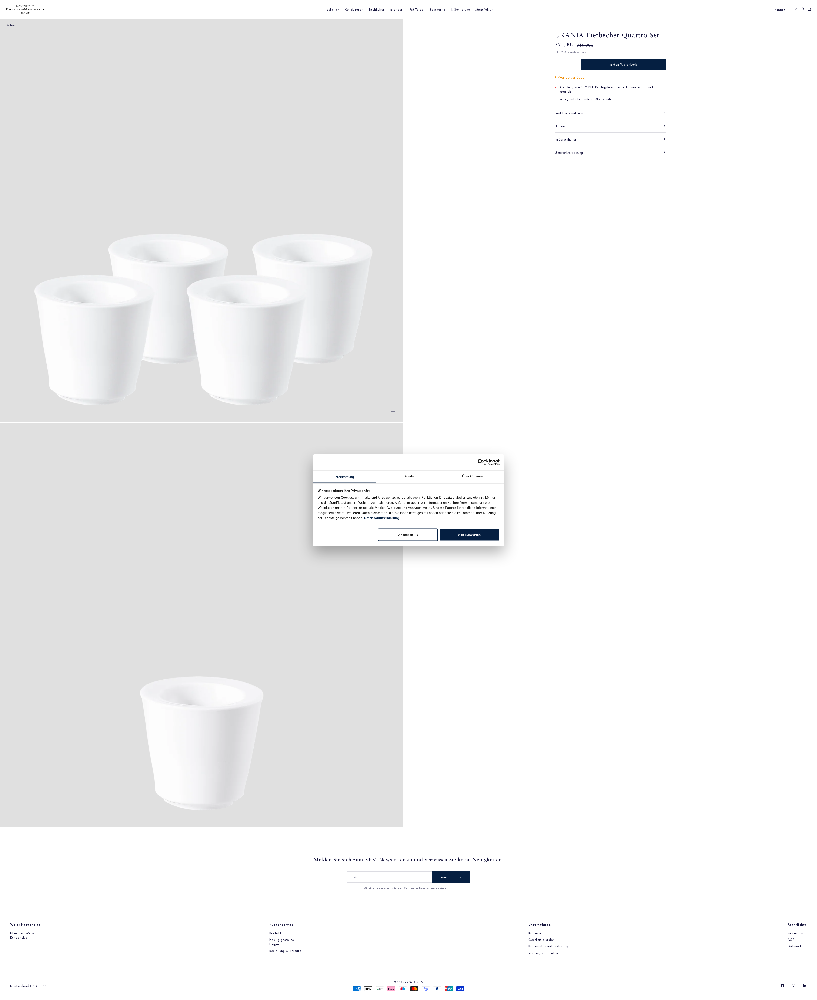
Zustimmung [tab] (344, 476)
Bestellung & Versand (285, 950)
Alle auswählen (469, 535)
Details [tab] (408, 476)
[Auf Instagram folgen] (793, 986)
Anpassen (405, 535)
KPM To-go (416, 9)
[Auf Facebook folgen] (782, 986)
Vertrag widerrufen (543, 952)
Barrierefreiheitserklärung (548, 946)
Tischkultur (376, 9)
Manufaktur (484, 9)
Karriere (534, 932)
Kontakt (780, 9)
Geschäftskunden (541, 939)
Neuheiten (332, 9)
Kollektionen (354, 9)
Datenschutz (797, 946)
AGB (791, 939)
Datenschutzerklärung (381, 517)
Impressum (795, 932)
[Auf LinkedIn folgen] (805, 986)
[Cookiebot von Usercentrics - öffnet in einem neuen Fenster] (481, 462)
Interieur (396, 9)
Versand (581, 51)
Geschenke (437, 9)
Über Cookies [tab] (472, 476)
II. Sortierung (460, 9)
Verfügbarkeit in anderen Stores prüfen (587, 98)
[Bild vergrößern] (393, 411)
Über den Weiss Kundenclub (22, 935)
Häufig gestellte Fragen (281, 941)
